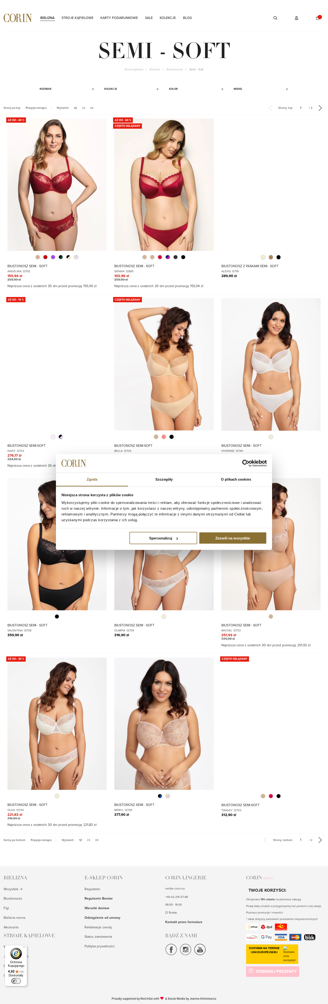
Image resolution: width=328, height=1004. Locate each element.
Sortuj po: (12, 107)
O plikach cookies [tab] (236, 479)
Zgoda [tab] (92, 479)
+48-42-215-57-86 (176, 897)
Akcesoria (11, 927)
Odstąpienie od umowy (102, 918)
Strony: (285, 107)
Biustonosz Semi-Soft (26, 446)
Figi (6, 908)
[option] (37, 257)
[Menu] (24, 948)
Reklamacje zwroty (98, 927)
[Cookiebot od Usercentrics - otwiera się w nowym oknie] (246, 463)
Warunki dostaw (97, 908)
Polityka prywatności (100, 946)
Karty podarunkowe (119, 18)
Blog (187, 18)
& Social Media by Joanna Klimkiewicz (190, 999)
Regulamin (92, 889)
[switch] (16, 981)
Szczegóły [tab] (164, 479)
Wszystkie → (13, 889)
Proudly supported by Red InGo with (138, 998)
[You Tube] (200, 954)
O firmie (171, 913)
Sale (149, 18)
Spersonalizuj (160, 538)
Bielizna (47, 18)
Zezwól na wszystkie (232, 538)
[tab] (67, 89)
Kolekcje (168, 18)
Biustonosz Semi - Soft (27, 266)
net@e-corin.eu (175, 888)
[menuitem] (75, 108)
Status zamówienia (98, 937)
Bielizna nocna (14, 918)
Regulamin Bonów (99, 898)
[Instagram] (186, 954)
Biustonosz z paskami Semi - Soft (250, 266)
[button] (269, 18)
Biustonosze (13, 898)
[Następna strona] (320, 108)
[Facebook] (171, 954)
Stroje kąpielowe (77, 18)
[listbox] (57, 257)
